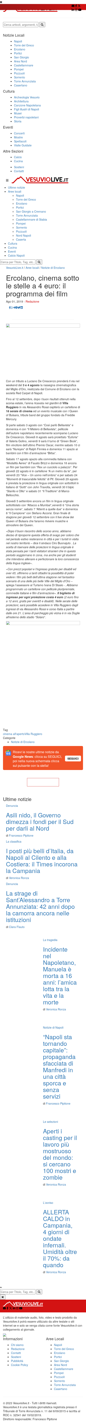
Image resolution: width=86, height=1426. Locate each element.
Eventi (12, 251)
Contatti (19, 171)
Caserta (21, 239)
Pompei (19, 69)
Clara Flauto (17, 927)
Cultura (12, 243)
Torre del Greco (24, 45)
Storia (17, 121)
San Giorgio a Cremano (31, 211)
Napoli (18, 41)
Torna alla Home (43, 782)
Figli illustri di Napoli (26, 109)
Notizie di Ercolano (53, 268)
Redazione (32, 301)
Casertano (20, 85)
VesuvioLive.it (14, 268)
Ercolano (19, 49)
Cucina (18, 161)
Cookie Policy (19, 1365)
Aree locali (14, 191)
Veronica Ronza (19, 878)
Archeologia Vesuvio (27, 97)
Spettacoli (20, 141)
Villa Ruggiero (33, 734)
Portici (18, 53)
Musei (18, 113)
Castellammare (23, 65)
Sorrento (19, 77)
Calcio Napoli (16, 255)
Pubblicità (17, 1361)
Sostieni (19, 167)
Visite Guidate (23, 145)
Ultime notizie (16, 187)
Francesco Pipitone (21, 835)
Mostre (18, 137)
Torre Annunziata (25, 81)
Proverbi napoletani (26, 117)
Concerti (19, 133)
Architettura (21, 101)
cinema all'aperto (14, 734)
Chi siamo (17, 1345)
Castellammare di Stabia (31, 219)
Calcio (18, 157)
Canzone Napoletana (27, 105)
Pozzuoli (19, 73)
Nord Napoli (23, 235)
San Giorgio (21, 57)
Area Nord (20, 61)
